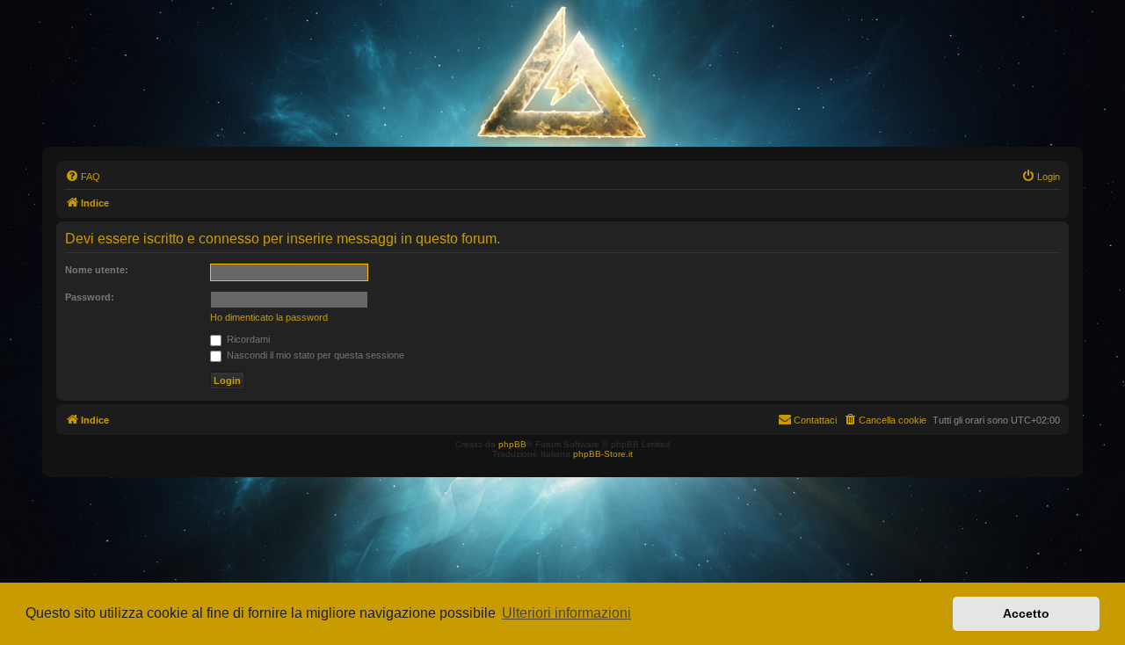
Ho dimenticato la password (269, 317)
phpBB (512, 444)
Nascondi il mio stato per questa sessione (314, 355)
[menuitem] (82, 176)
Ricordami (247, 339)
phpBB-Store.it (603, 454)
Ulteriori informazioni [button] (566, 612)
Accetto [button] (1026, 613)
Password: (89, 297)
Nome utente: (96, 270)
